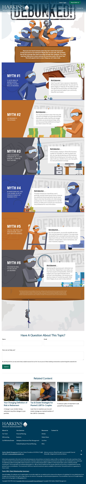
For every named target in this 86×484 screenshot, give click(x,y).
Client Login (62, 2)
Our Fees (44, 440)
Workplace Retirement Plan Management (27, 440)
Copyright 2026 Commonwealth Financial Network (29, 481)
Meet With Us (75, 2)
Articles (44, 434)
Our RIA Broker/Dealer (8, 440)
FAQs (43, 444)
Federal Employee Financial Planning (26, 444)
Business (18, 437)
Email (45, 339)
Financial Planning (21, 434)
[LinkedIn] (81, 454)
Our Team (5, 434)
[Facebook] (81, 451)
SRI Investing (5, 437)
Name (4, 339)
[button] (53, 8)
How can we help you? (8, 350)
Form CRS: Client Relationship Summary (15, 471)
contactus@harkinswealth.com (16, 454)
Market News (45, 437)
